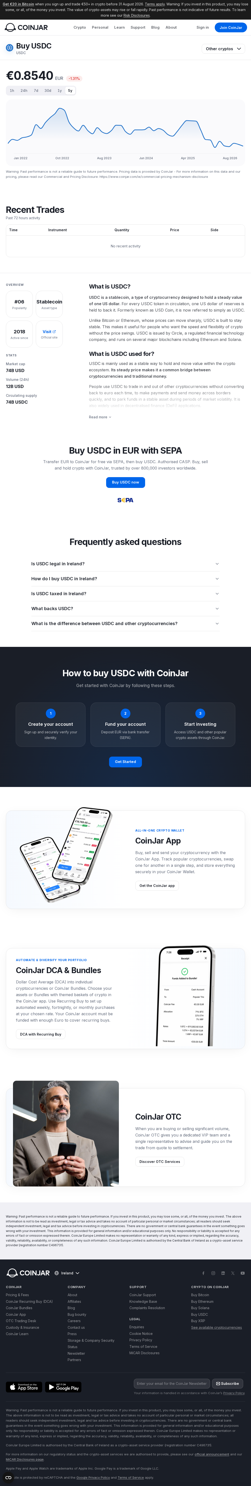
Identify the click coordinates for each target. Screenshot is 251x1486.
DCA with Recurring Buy (40, 1034)
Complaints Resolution (147, 1308)
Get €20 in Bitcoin (18, 4)
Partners (74, 1360)
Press (72, 1334)
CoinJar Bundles (19, 1308)
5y (70, 90)
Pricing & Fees (17, 1295)
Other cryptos (219, 48)
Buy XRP (198, 1321)
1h (12, 90)
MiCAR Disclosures (144, 1353)
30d (48, 90)
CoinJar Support (142, 1295)
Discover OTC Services (159, 1162)
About (171, 27)
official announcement (212, 1454)
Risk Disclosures (137, 15)
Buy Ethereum (202, 1301)
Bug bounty (77, 1314)
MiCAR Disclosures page (25, 1459)
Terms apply (155, 4)
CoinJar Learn (17, 1334)
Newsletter (76, 1353)
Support (138, 27)
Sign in (203, 27)
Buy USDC (199, 1314)
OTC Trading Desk (21, 1321)
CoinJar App (16, 1314)
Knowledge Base (143, 1301)
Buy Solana (200, 1308)
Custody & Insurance (22, 1327)
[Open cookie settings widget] (8, 1478)
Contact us (76, 1327)
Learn (119, 27)
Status (72, 1347)
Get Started (125, 761)
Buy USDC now (125, 482)
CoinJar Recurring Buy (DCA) (29, 1301)
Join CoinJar (231, 27)
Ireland (67, 1273)
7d (36, 90)
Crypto (80, 27)
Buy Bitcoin (200, 1295)
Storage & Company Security (91, 1340)
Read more (98, 417)
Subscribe (230, 1383)
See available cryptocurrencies (216, 1327)
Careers (74, 1321)
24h (24, 90)
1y (60, 90)
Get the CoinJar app (157, 885)
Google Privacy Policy (93, 1477)
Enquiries (136, 1327)
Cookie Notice (141, 1333)
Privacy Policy (140, 1340)
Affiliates (74, 1301)
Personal (100, 27)
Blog (155, 27)
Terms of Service (143, 1346)
